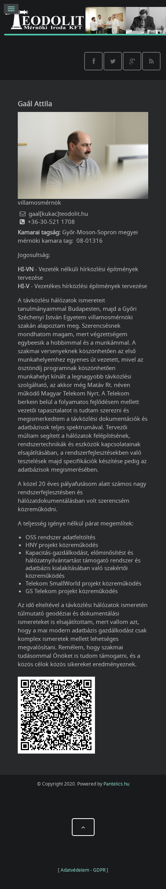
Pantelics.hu (116, 784)
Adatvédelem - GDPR (83, 870)
